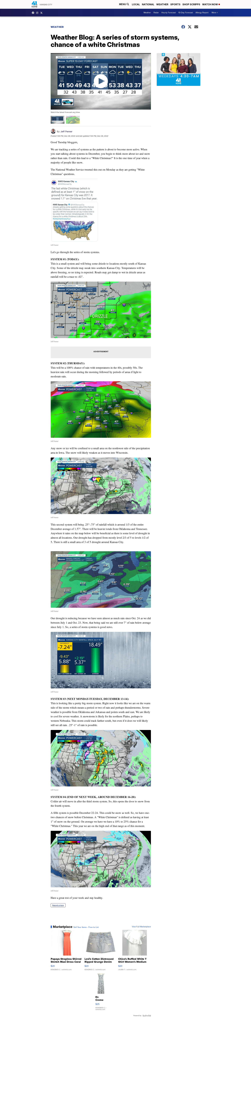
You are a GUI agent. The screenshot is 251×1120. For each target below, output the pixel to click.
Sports (175, 4)
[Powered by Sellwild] (146, 1016)
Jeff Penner (66, 131)
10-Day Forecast (185, 12)
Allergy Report (202, 12)
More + (215, 12)
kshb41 (34, 13)
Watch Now (210, 4)
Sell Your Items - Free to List (86, 927)
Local (136, 4)
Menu (123, 4)
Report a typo (58, 905)
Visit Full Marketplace (141, 927)
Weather (162, 4)
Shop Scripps (191, 4)
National (148, 4)
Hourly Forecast (168, 12)
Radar (156, 12)
